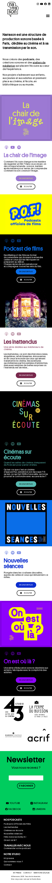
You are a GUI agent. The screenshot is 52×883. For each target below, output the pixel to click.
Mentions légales (42, 873)
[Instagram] (38, 4)
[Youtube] (41, 4)
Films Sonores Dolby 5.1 (15, 837)
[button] (48, 16)
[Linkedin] (49, 4)
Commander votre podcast (17, 848)
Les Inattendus (11, 827)
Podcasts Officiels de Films (17, 824)
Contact (8, 865)
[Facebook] (45, 4)
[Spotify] (19, 147)
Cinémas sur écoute (13, 830)
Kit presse (9, 858)
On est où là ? (10, 840)
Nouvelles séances (13, 834)
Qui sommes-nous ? (13, 862)
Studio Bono (36, 879)
